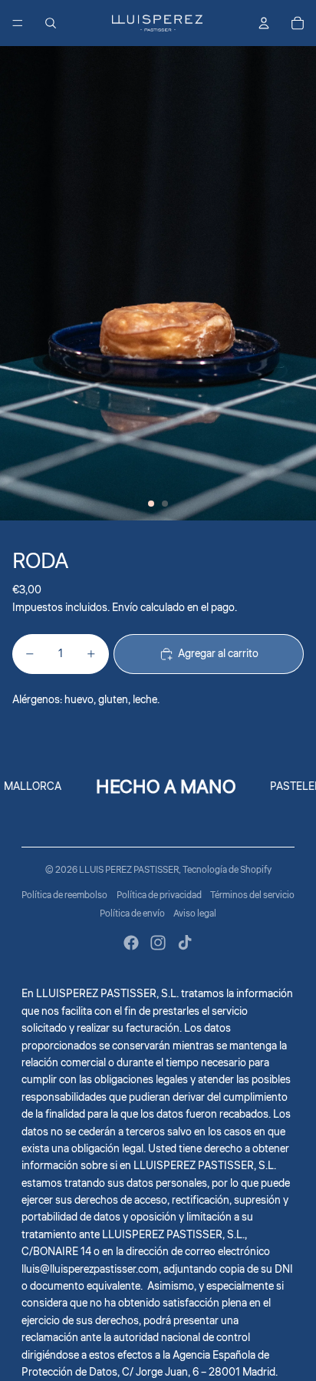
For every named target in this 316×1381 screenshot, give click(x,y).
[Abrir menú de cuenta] (264, 23)
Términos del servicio (252, 895)
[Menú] (17, 23)
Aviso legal (194, 913)
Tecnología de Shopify (227, 870)
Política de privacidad (159, 895)
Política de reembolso (64, 895)
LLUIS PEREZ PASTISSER (129, 870)
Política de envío (132, 913)
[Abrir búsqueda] (50, 23)
